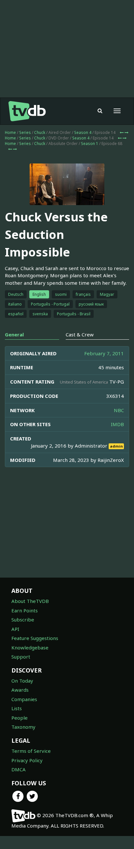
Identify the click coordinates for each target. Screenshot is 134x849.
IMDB (117, 424)
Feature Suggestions (34, 638)
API (15, 629)
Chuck (39, 132)
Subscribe (22, 619)
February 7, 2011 (104, 353)
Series (25, 132)
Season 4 (82, 132)
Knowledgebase (29, 647)
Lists (16, 708)
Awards (20, 689)
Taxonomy (23, 727)
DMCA (18, 769)
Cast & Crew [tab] (80, 334)
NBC (119, 410)
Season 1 (89, 143)
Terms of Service (31, 751)
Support (20, 656)
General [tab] (14, 334)
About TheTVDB (30, 601)
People (19, 717)
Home (10, 132)
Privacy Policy (27, 760)
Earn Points (24, 610)
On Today (22, 680)
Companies (24, 699)
